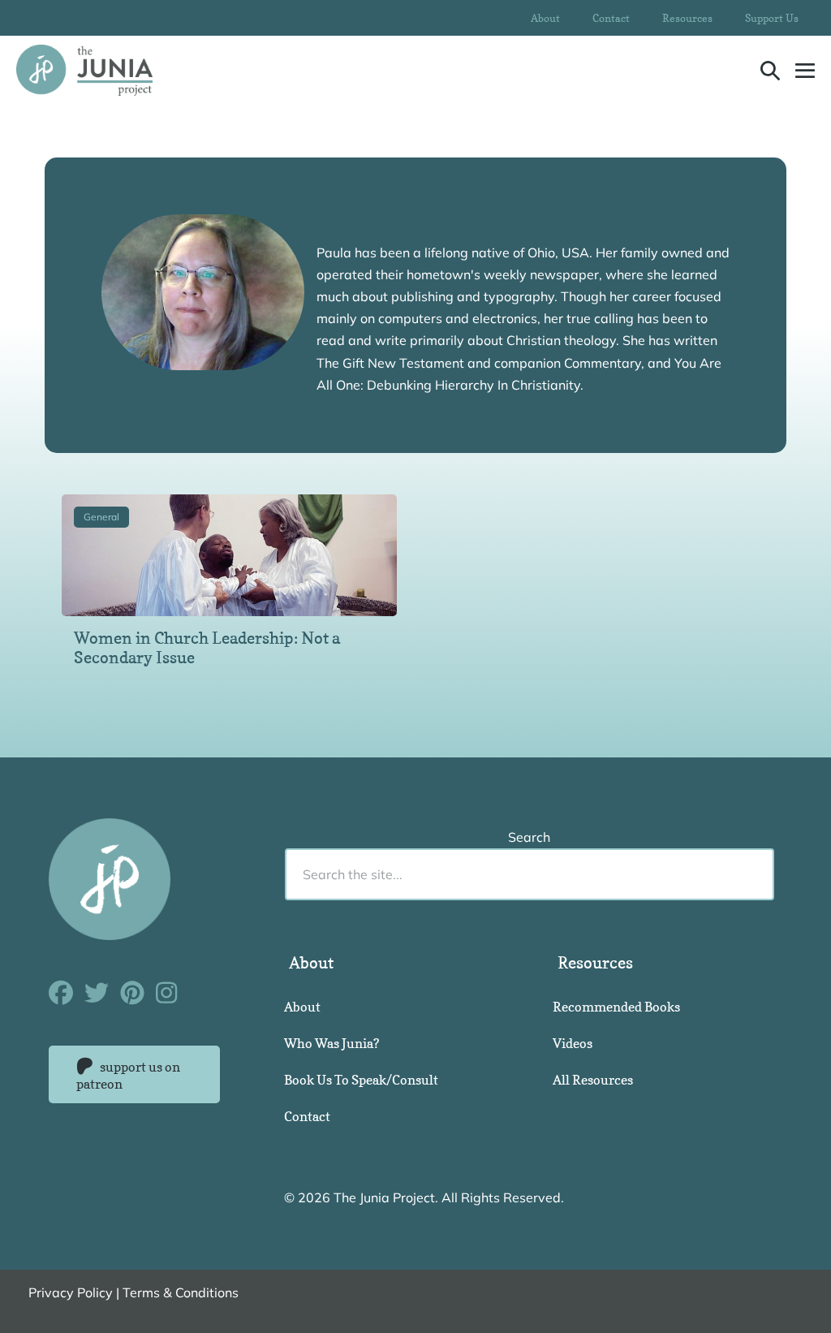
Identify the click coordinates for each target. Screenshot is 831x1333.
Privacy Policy (70, 1292)
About (545, 17)
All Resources (593, 1080)
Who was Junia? (331, 1043)
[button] (770, 70)
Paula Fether (372, 227)
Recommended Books (616, 1007)
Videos (572, 1043)
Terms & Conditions (181, 1292)
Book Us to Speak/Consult (361, 1080)
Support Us (772, 17)
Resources (687, 17)
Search (529, 837)
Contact (611, 17)
